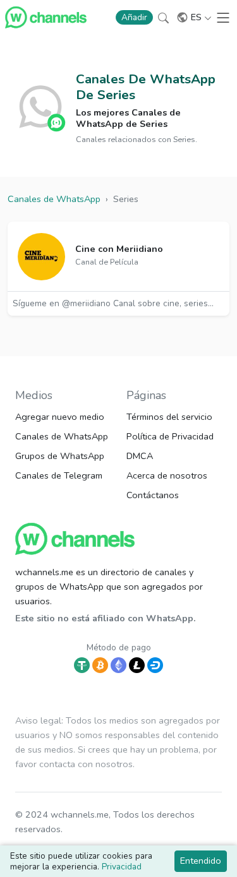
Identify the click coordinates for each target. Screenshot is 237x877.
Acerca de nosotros (166, 475)
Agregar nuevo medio (59, 416)
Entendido (200, 860)
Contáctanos (152, 495)
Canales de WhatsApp (61, 436)
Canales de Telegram (58, 475)
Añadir (134, 17)
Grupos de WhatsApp (59, 456)
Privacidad (122, 867)
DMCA (139, 456)
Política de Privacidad (170, 436)
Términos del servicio (169, 416)
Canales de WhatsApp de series (146, 87)
